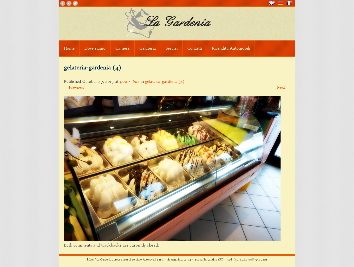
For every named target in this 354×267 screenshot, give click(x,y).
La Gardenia (177, 23)
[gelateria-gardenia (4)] (172, 239)
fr (290, 3)
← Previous (74, 87)
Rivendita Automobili (231, 48)
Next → (283, 87)
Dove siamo (95, 48)
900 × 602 (129, 81)
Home (69, 48)
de (282, 3)
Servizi (171, 48)
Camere (122, 48)
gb (273, 3)
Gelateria (147, 48)
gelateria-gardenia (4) (164, 81)
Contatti (194, 48)
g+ (69, 3)
